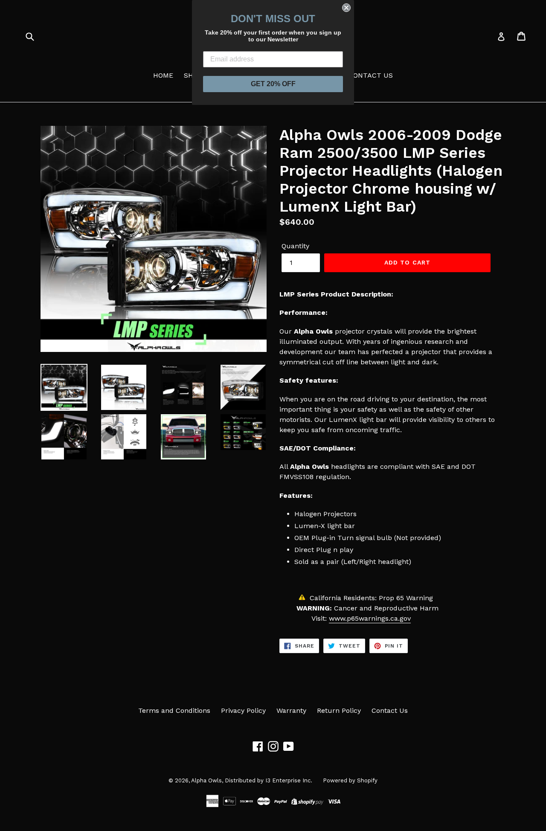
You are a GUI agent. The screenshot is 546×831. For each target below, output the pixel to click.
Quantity (295, 246)
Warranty (291, 710)
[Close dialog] (346, 7)
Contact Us (390, 710)
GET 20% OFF (273, 83)
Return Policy (339, 710)
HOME (163, 75)
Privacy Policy (243, 710)
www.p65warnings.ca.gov (370, 618)
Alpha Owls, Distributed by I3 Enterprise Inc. (251, 780)
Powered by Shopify (350, 780)
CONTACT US (371, 75)
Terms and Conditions (174, 710)
